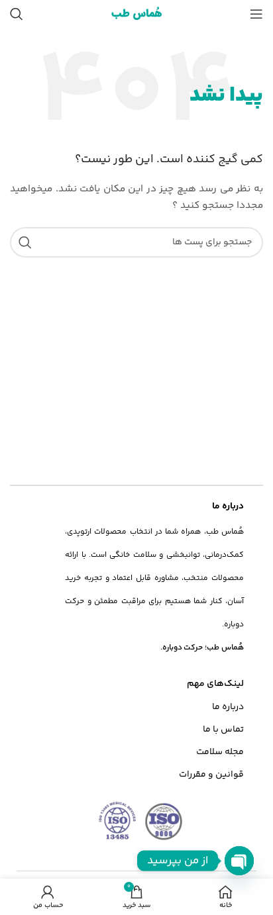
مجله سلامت (220, 752)
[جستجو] (16, 14)
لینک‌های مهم (215, 684)
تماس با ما (223, 729)
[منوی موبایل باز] (256, 14)
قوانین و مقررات (211, 774)
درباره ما (228, 707)
